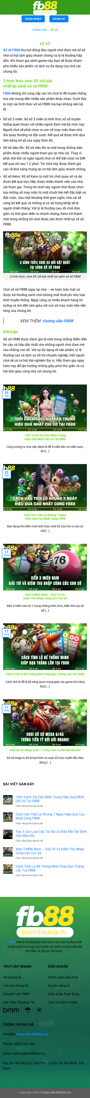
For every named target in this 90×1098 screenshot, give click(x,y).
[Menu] (5, 7)
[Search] (85, 7)
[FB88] (45, 7)
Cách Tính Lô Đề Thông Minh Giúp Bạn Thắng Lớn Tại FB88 (45, 674)
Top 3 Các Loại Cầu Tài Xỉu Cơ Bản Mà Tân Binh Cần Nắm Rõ (51, 834)
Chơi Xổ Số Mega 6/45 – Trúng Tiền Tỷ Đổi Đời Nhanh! (45, 750)
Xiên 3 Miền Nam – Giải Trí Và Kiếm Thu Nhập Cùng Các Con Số (45, 596)
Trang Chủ (39, 29)
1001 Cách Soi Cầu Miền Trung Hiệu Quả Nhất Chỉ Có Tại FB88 (45, 437)
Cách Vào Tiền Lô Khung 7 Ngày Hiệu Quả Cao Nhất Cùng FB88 (45, 516)
